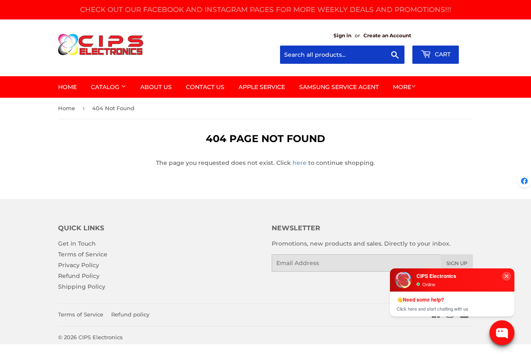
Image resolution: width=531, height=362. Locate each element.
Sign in (342, 35)
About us (156, 87)
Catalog (106, 87)
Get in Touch (77, 243)
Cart (442, 54)
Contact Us (205, 87)
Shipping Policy (81, 286)
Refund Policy (79, 276)
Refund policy (130, 314)
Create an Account (387, 35)
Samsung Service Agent (339, 87)
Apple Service (262, 87)
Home (67, 87)
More (402, 87)
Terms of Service (82, 254)
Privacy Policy (78, 265)
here (299, 163)
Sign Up (457, 263)
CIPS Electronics (100, 337)
